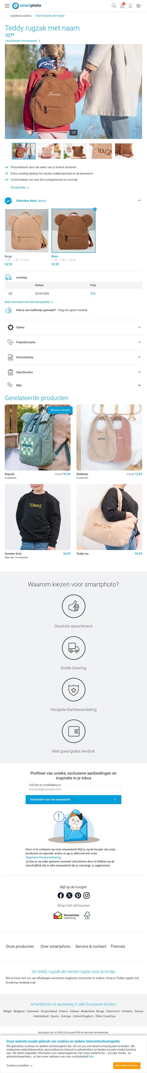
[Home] (5, 16)
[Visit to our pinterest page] (78, 895)
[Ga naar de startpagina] (26, 5)
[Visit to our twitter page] (69, 895)
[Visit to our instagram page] (86, 895)
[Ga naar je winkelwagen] (139, 5)
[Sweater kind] (38, 517)
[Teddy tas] (109, 517)
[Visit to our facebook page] (61, 895)
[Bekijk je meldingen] (130, 5)
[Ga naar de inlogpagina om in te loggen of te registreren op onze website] (122, 5)
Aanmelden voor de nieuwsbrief (50, 799)
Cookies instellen (18, 1065)
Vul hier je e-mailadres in (45, 785)
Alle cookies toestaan (127, 1065)
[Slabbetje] (109, 437)
